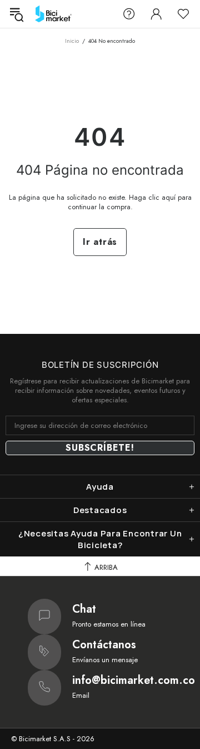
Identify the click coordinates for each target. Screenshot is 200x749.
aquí (169, 197)
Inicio (72, 41)
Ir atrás (100, 241)
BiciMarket (53, 14)
